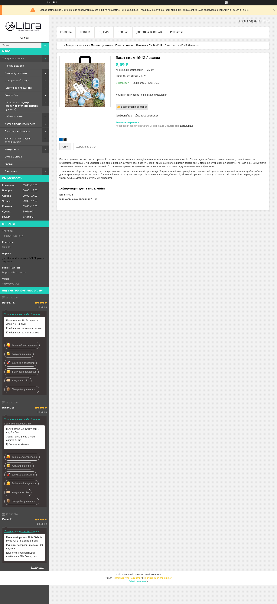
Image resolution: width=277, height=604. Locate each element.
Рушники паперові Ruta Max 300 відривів (24, 547)
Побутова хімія (14, 116)
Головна (66, 32)
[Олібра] (24, 26)
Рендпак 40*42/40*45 (149, 45)
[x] (65, 140)
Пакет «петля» (124, 45)
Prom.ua (156, 574)
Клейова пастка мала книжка (22, 332)
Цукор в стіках (13, 156)
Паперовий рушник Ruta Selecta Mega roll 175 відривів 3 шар (24, 539)
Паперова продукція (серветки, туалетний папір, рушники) (21, 106)
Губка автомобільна (17, 444)
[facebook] (61, 140)
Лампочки (11, 171)
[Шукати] (45, 45)
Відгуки (104, 32)
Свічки (9, 164)
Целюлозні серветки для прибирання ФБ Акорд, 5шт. (22, 554)
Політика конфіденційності (157, 578)
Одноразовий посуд (17, 80)
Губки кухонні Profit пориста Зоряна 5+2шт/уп (22, 322)
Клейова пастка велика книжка (23, 328)
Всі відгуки (37, 567)
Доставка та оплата (149, 32)
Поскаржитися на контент (128, 578)
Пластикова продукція (18, 87)
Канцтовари (12, 149)
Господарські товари (17, 131)
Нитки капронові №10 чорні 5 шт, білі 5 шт (22, 431)
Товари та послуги (13, 58)
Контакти (176, 32)
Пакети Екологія (14, 65)
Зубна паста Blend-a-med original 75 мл (20, 438)
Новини (85, 32)
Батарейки (11, 95)
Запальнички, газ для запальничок (18, 140)
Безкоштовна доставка (134, 106)
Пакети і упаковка (16, 73)
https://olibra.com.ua (14, 272)
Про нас (123, 32)
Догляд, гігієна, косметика (20, 124)
